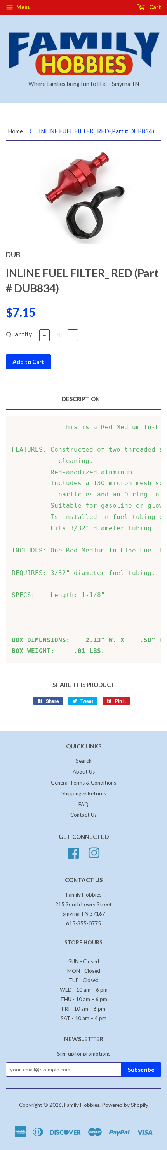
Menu (23, 6)
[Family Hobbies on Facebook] (73, 852)
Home (15, 131)
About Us (84, 772)
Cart (154, 6)
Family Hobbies (81, 1105)
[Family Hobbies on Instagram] (94, 852)
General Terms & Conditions (83, 782)
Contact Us (83, 815)
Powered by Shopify (125, 1105)
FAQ (83, 804)
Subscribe (141, 1069)
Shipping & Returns (83, 793)
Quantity (19, 333)
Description (81, 398)
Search (84, 761)
